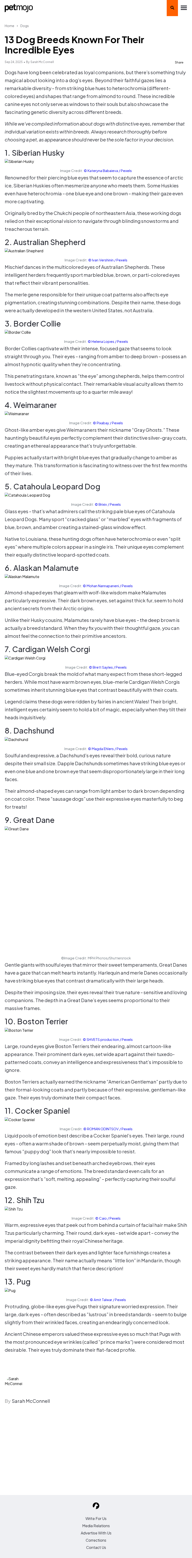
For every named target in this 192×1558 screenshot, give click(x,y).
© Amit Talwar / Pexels (108, 1299)
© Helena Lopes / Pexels (108, 341)
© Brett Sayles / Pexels (108, 667)
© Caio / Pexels (108, 1218)
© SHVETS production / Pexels (108, 1039)
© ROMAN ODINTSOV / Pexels (108, 1128)
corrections (96, 1540)
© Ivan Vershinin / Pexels (107, 260)
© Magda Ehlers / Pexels (108, 748)
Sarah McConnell (42, 62)
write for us (96, 1518)
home (9, 26)
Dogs (24, 26)
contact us (96, 1547)
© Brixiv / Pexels (108, 504)
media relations (96, 1525)
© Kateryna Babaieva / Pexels (108, 170)
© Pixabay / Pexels (108, 423)
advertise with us (96, 1532)
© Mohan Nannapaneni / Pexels (108, 585)
